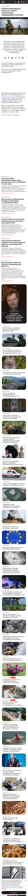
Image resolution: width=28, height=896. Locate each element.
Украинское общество (7, 18)
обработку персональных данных (9, 886)
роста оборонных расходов (12, 95)
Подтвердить (14, 892)
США (15, 18)
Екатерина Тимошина (13, 115)
